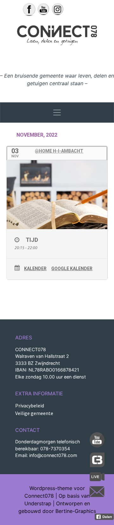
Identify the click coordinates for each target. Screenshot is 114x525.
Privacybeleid (29, 405)
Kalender (35, 268)
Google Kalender (71, 268)
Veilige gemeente (34, 413)
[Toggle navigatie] (57, 112)
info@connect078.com (53, 455)
